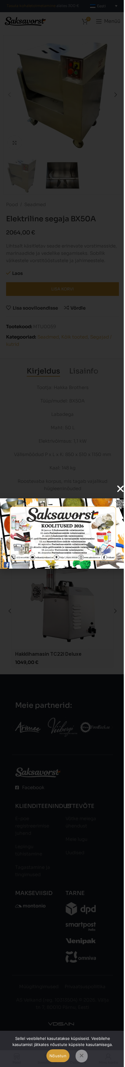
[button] (120, 488)
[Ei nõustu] (82, 1056)
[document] (62, 533)
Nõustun (57, 1055)
